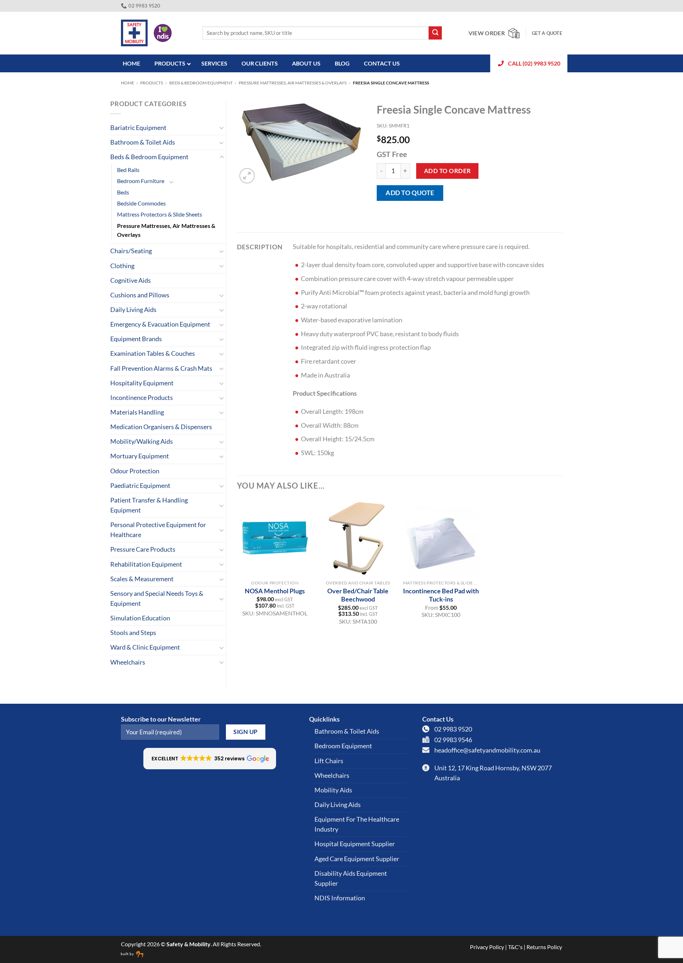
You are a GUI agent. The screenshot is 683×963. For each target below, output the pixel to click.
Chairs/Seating (131, 251)
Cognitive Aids (130, 280)
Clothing (122, 266)
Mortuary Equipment (139, 456)
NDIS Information (339, 898)
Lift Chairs (328, 761)
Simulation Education (140, 618)
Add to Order (447, 171)
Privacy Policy (487, 946)
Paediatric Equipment (140, 485)
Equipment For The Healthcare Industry (356, 824)
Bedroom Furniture (140, 180)
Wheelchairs (127, 662)
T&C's (515, 946)
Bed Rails (128, 169)
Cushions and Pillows (139, 295)
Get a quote (547, 33)
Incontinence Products (141, 397)
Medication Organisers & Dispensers (161, 427)
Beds (123, 192)
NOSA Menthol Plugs (275, 591)
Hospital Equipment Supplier (354, 844)
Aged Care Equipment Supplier (356, 859)
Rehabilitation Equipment (146, 564)
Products (151, 82)
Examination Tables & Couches (152, 353)
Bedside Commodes (141, 203)
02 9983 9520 (453, 729)
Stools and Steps (133, 632)
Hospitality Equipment (142, 383)
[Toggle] (221, 127)
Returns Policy (544, 946)
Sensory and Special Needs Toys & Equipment (156, 598)
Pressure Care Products (142, 549)
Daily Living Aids (133, 309)
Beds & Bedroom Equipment (201, 82)
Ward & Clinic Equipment (145, 647)
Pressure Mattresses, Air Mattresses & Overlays (292, 82)
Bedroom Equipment (343, 746)
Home (127, 82)
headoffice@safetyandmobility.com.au (487, 750)
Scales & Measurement (142, 579)
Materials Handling (137, 412)
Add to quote (410, 193)
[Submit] (435, 33)
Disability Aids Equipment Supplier (350, 878)
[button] (247, 175)
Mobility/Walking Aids (141, 441)
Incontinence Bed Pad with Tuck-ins (441, 595)
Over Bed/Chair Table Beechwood (357, 595)
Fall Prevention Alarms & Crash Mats (161, 368)
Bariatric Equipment (138, 127)
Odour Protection (134, 471)
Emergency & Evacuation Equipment (160, 324)
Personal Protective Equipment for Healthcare (158, 529)
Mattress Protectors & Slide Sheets (159, 214)
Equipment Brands (136, 339)
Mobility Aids (333, 790)
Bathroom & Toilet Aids (142, 142)
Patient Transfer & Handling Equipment (149, 505)
